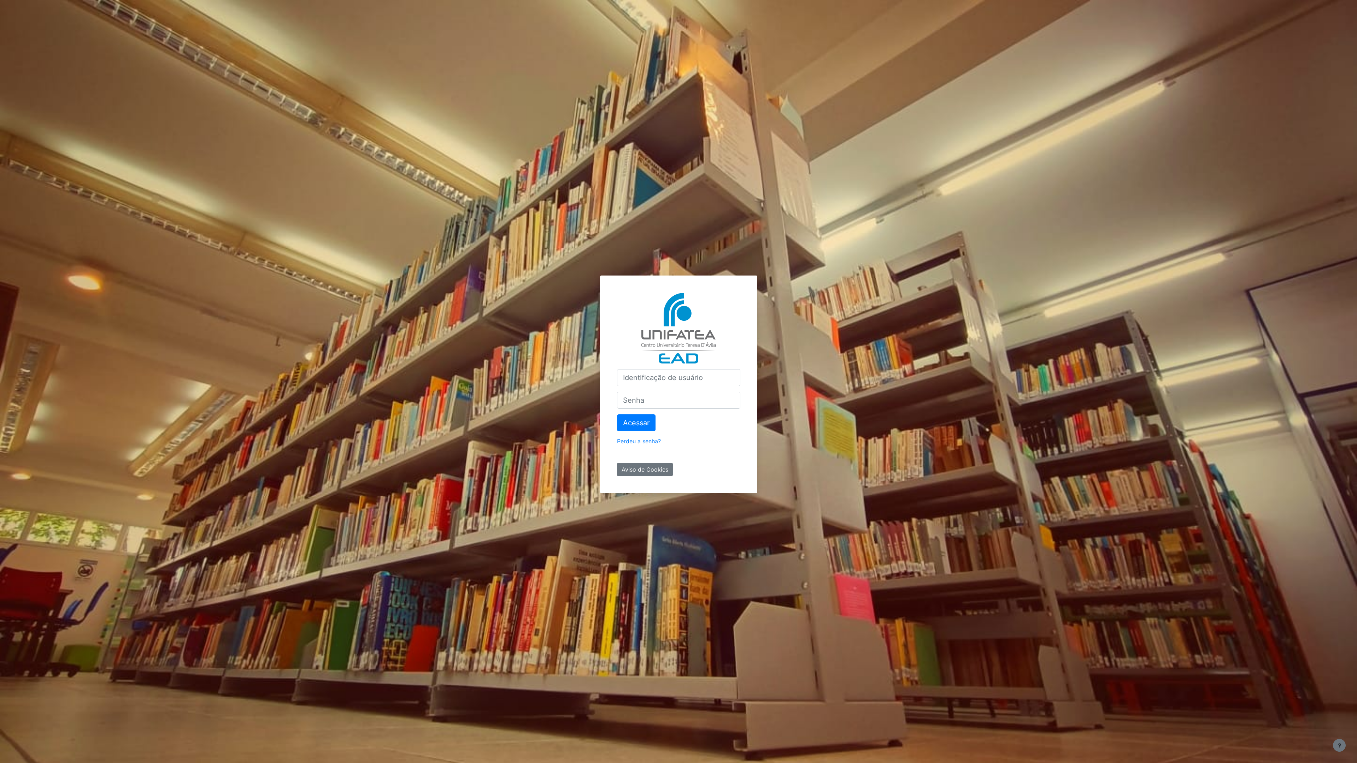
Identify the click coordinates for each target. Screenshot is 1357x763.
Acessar (636, 423)
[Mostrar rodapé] (1339, 745)
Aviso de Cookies (645, 469)
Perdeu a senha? (639, 441)
